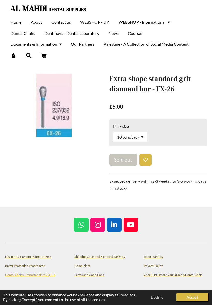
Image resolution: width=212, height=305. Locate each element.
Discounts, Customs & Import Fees (28, 256)
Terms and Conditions (89, 274)
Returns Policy (153, 256)
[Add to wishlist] (145, 160)
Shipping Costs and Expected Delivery (99, 256)
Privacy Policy (153, 265)
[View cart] (43, 55)
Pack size (121, 126)
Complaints (82, 265)
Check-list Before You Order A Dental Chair (173, 274)
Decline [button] (157, 297)
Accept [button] (192, 297)
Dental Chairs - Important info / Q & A (30, 274)
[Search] (28, 55)
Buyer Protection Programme (25, 265)
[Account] (13, 55)
